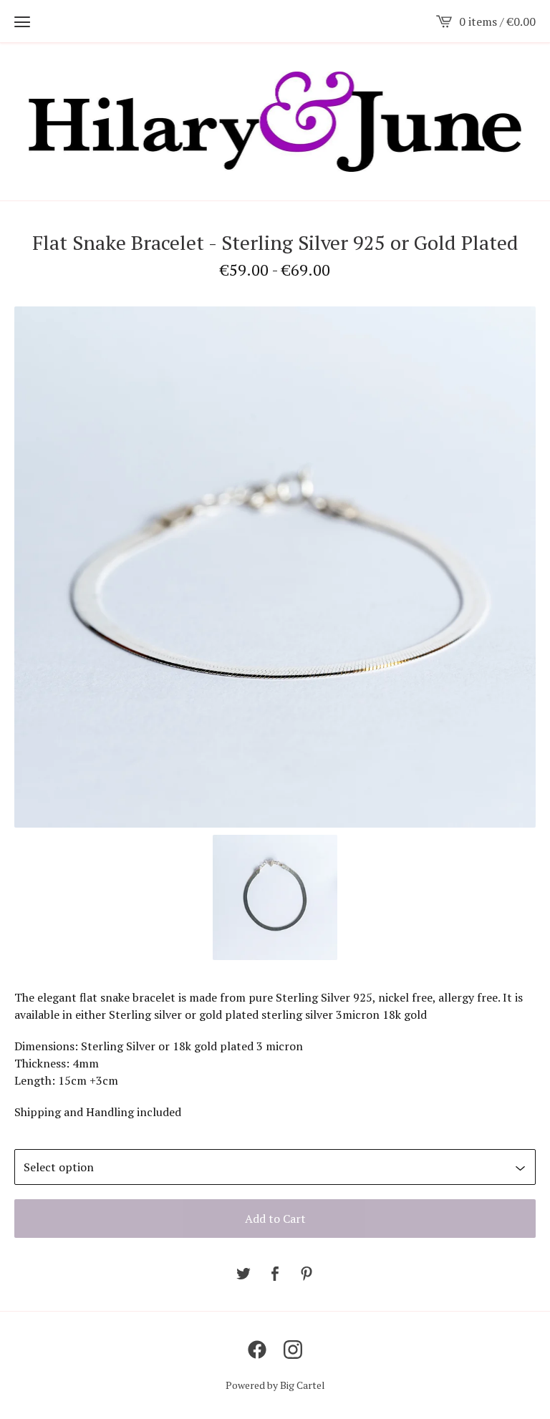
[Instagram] (293, 1349)
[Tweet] (243, 1274)
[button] (22, 21)
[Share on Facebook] (275, 1274)
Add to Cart (275, 1218)
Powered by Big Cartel (275, 1385)
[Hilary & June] (275, 122)
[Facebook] (257, 1349)
